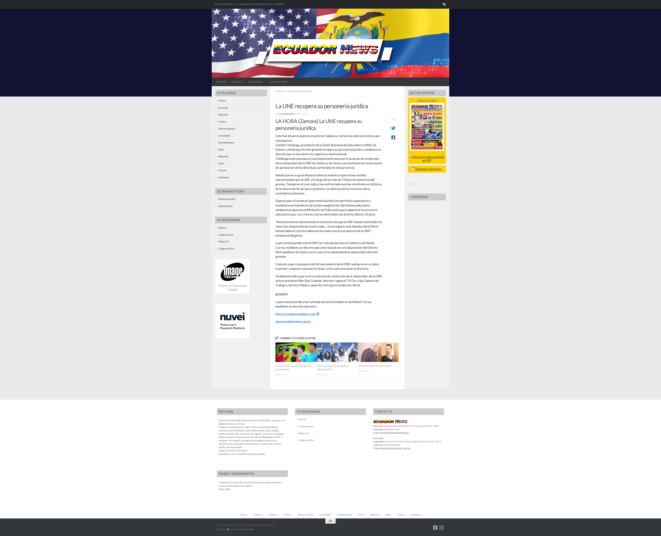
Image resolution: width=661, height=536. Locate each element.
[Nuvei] (232, 337)
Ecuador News (287, 114)
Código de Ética (226, 248)
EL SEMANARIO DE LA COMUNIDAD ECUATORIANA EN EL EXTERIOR (249, 4)
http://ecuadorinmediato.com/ (295, 314)
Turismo (222, 170)
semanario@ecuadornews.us (394, 432)
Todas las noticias (300, 91)
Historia (222, 227)
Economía (223, 107)
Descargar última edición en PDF (428, 158)
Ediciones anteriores (428, 169)
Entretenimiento (226, 142)
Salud (221, 163)
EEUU (221, 149)
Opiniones (223, 177)
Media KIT (223, 241)
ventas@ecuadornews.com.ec (395, 448)
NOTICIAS (236, 81)
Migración (223, 156)
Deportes (223, 114)
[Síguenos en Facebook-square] (435, 527)
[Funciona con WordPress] (228, 529)
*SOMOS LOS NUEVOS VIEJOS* (375, 365)
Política (280, 91)
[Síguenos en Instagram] (441, 527)
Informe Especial (226, 128)
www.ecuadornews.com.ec (293, 321)
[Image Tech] (232, 292)
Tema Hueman (248, 529)
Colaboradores (226, 234)
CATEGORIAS (255, 81)
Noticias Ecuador (227, 199)
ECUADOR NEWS (278, 81)
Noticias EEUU (225, 206)
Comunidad (224, 135)
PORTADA (222, 81)
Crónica (222, 121)
